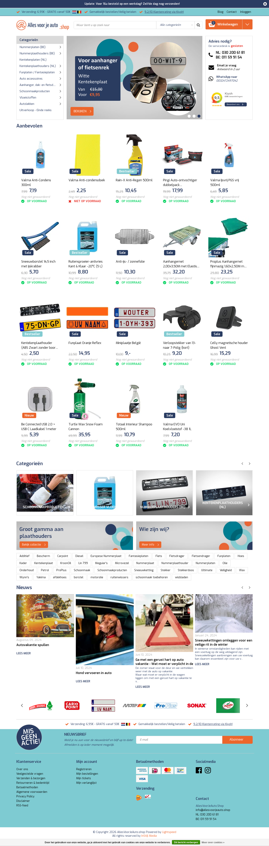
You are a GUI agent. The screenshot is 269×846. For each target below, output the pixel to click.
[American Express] (142, 770)
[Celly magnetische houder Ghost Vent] (229, 318)
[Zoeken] (198, 25)
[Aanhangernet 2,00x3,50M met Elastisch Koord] (182, 236)
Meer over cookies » (213, 842)
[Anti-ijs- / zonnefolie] (134, 236)
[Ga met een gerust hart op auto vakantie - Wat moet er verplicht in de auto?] (164, 623)
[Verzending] (139, 798)
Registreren (84, 769)
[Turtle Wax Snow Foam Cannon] (87, 399)
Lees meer (23, 653)
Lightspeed (169, 832)
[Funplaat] (103, 705)
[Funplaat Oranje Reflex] (87, 318)
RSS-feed (22, 805)
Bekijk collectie (31, 545)
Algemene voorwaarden (31, 792)
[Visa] (142, 778)
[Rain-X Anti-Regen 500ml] (134, 155)
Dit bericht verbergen (186, 842)
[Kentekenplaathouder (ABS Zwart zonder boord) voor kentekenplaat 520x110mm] (40, 318)
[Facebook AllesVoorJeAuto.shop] (199, 772)
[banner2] (194, 536)
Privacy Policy (25, 796)
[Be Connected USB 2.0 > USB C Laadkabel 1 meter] (40, 399)
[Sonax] (197, 705)
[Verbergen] (265, 4)
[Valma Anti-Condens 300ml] (40, 155)
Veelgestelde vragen (29, 774)
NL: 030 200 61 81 (207, 814)
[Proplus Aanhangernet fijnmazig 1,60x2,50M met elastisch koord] (229, 236)
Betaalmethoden (27, 787)
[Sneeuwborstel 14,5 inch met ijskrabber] (40, 236)
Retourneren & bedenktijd (32, 783)
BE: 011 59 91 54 (206, 819)
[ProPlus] (165, 705)
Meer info (148, 545)
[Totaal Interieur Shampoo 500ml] (134, 399)
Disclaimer (23, 801)
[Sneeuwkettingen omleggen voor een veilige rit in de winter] (224, 613)
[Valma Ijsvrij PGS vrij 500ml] (229, 155)
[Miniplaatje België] (134, 318)
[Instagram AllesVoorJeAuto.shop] (208, 772)
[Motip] (134, 705)
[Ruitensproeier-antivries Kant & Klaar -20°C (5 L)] (87, 236)
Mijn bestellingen (87, 774)
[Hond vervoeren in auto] (105, 629)
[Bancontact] (180, 770)
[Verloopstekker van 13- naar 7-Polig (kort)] (182, 318)
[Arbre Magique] (41, 705)
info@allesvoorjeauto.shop (213, 810)
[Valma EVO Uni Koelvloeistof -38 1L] (182, 399)
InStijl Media (149, 836)
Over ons (22, 769)
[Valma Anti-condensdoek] (87, 155)
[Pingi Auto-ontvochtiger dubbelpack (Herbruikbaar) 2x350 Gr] (182, 155)
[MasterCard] (167, 770)
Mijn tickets (83, 778)
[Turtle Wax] (228, 705)
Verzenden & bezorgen (30, 778)
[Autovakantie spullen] (45, 615)
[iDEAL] (155, 770)
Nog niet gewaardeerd (35, 197)
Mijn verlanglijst (86, 783)
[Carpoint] (72, 705)
